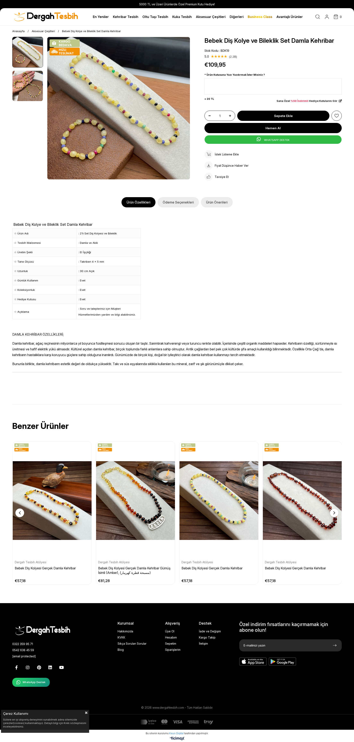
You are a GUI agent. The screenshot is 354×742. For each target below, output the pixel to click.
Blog (121, 649)
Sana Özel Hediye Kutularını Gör (307, 100)
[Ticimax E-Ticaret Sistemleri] (177, 739)
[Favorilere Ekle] (336, 116)
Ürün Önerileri (217, 202)
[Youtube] (61, 667)
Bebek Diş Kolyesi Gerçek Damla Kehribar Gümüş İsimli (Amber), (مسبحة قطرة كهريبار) (134, 570)
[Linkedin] (50, 667)
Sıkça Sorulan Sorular (132, 643)
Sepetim (170, 643)
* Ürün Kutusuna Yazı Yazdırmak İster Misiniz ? (234, 74)
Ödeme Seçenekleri (178, 202)
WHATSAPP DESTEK (276, 140)
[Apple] (253, 662)
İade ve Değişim (210, 631)
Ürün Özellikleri (138, 202)
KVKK (121, 637)
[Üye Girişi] (327, 17)
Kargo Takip (207, 637)
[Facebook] (16, 667)
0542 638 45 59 (23, 650)
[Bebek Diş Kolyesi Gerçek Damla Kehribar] (52, 501)
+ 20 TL (209, 98)
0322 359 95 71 (22, 644)
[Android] (282, 662)
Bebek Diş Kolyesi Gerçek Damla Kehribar (45, 568)
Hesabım (171, 637)
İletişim (203, 643)
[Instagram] (28, 667)
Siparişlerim (172, 649)
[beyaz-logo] (49, 630)
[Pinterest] (39, 667)
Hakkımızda (125, 631)
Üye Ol (169, 631)
